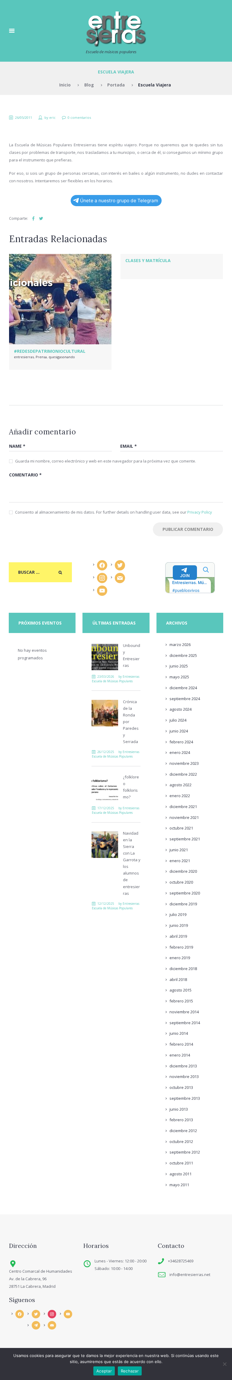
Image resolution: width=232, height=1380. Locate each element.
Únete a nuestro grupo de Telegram (119, 200)
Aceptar (104, 1371)
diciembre (183, 655)
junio (178, 666)
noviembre (184, 763)
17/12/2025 (105, 808)
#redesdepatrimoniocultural (49, 351)
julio (177, 720)
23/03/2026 (105, 676)
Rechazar (130, 1371)
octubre (181, 828)
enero (179, 752)
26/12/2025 (105, 752)
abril (178, 936)
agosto (180, 709)
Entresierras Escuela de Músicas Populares (116, 678)
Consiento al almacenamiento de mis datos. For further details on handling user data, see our (113, 512)
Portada (116, 85)
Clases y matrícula (148, 260)
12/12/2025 (105, 903)
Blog (89, 85)
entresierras (24, 357)
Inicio (65, 85)
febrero (181, 742)
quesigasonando (62, 357)
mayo (179, 677)
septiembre (184, 698)
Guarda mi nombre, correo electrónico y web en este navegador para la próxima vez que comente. (105, 461)
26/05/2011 (23, 117)
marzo (180, 644)
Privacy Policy (199, 512)
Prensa (41, 357)
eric (52, 117)
